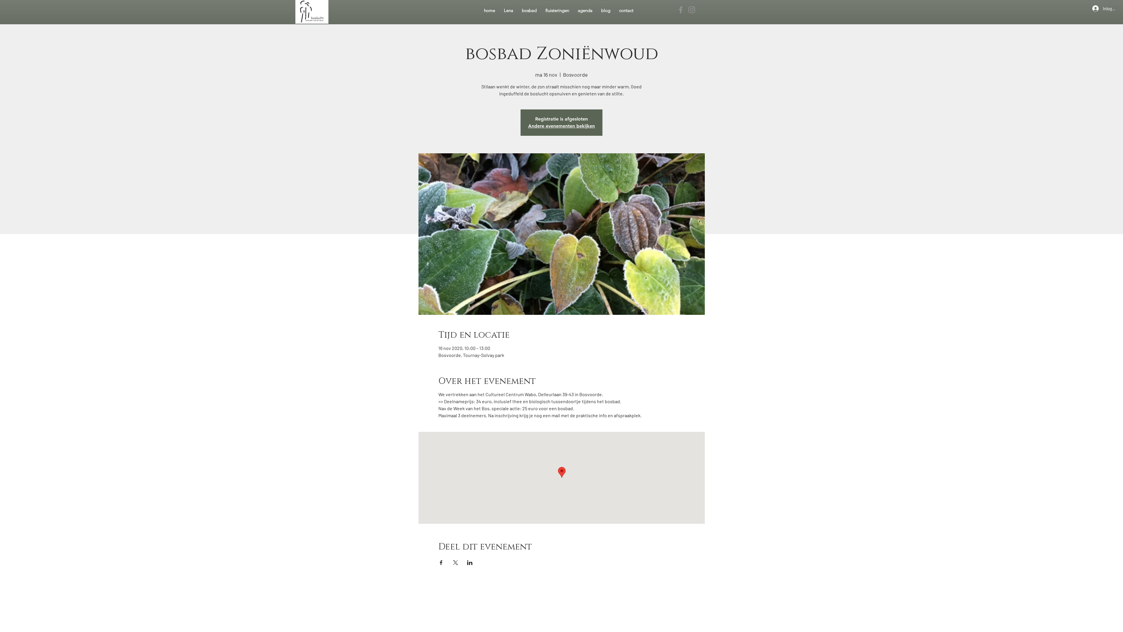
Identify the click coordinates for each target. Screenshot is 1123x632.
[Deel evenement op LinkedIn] (470, 562)
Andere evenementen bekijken (561, 126)
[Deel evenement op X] (455, 562)
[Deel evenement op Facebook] (441, 562)
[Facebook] (680, 9)
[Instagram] (691, 9)
